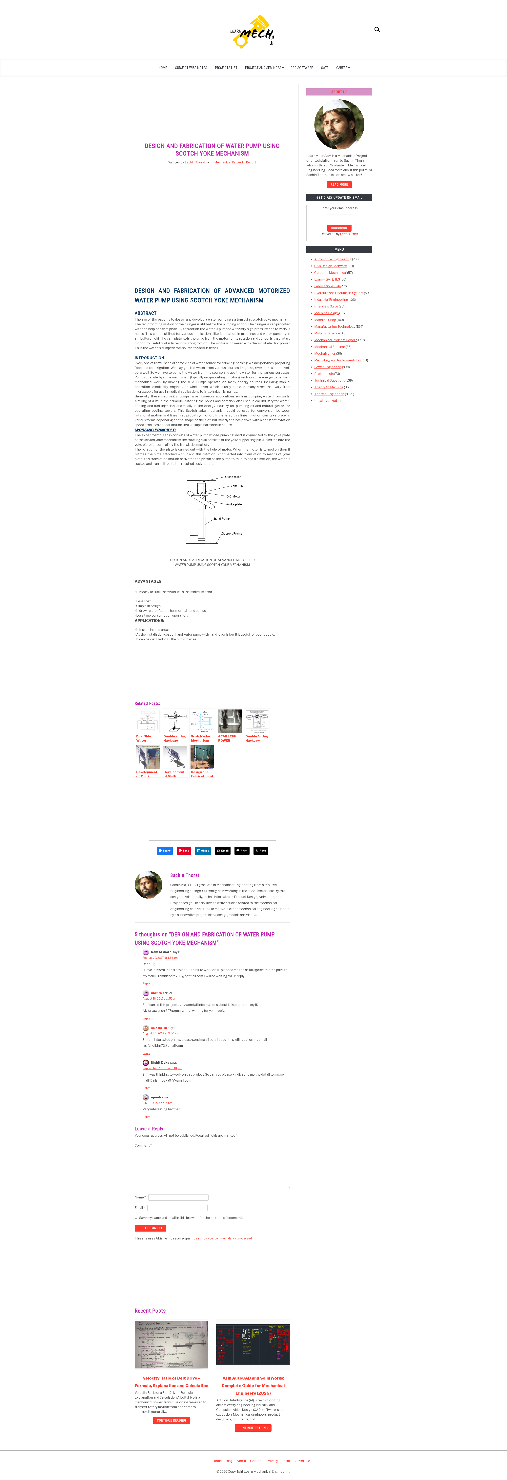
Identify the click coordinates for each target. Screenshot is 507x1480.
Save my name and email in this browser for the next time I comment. (191, 1218)
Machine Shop (325, 320)
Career (341, 68)
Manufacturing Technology (334, 326)
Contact (256, 1461)
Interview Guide (326, 306)
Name (140, 1197)
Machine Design (326, 313)
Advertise (302, 1461)
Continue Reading (171, 1420)
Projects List (226, 68)
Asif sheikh (159, 1027)
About (241, 1461)
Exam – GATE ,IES (327, 279)
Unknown (157, 993)
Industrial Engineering (331, 300)
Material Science (327, 333)
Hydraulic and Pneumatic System (338, 293)
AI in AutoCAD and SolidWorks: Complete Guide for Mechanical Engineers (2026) (253, 1386)
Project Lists (324, 374)
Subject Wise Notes (191, 68)
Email (140, 1208)
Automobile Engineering (333, 259)
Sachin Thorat (195, 162)
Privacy (272, 1461)
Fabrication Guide (327, 286)
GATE (324, 68)
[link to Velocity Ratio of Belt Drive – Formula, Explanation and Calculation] (171, 1344)
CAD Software (302, 68)
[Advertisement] (212, 113)
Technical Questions (329, 380)
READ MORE (339, 184)
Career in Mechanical (330, 273)
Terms (286, 1461)
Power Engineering (329, 367)
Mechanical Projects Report (235, 162)
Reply (146, 983)
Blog (229, 1461)
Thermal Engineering (330, 394)
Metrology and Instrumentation (338, 360)
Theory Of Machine (328, 387)
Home (162, 68)
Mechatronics (325, 353)
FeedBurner (349, 234)
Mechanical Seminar (329, 347)
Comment (143, 1145)
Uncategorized (325, 401)
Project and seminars (263, 68)
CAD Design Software (330, 266)
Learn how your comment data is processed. (223, 1238)
